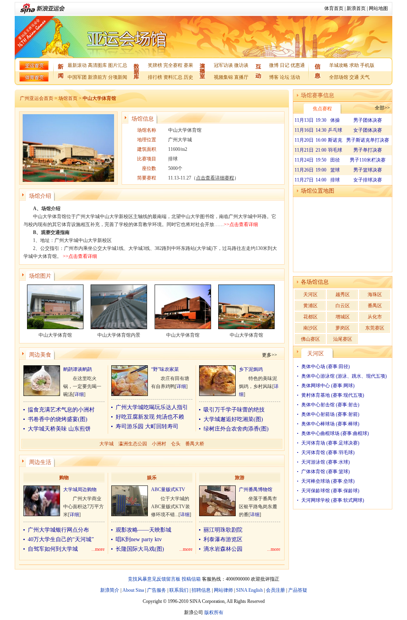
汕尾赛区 (342, 339)
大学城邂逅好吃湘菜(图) (233, 419)
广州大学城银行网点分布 (58, 530)
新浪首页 (356, 8)
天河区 (310, 294)
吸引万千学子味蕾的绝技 (234, 410)
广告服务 (156, 590)
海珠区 (375, 294)
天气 (365, 77)
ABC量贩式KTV (168, 489)
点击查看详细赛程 (215, 178)
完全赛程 (172, 65)
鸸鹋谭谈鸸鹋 (77, 369)
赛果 (188, 65)
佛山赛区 (310, 339)
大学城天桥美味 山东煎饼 (59, 429)
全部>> (382, 108)
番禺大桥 (194, 443)
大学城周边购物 (80, 489)
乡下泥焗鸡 (251, 369)
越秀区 (342, 294)
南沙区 (310, 328)
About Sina (133, 590)
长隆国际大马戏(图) (140, 549)
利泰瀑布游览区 (223, 539)
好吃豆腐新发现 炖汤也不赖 (150, 417)
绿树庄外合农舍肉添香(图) (236, 429)
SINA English (249, 590)
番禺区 (375, 305)
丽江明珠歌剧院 (223, 530)
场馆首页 (68, 98)
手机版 (367, 65)
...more (98, 549)
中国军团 (77, 77)
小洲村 (159, 443)
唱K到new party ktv (139, 539)
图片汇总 (117, 65)
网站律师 (223, 590)
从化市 (375, 317)
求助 (354, 65)
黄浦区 (310, 305)
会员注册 (275, 590)
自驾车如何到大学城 (53, 549)
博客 (274, 77)
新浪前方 (97, 77)
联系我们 (178, 590)
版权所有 (213, 612)
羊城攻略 (338, 65)
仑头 (175, 443)
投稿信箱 (191, 579)
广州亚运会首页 (36, 98)
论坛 (284, 77)
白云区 (342, 305)
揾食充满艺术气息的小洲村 (61, 410)
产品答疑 (297, 590)
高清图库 (97, 65)
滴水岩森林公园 (223, 549)
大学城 (106, 443)
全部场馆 (338, 77)
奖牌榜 (155, 65)
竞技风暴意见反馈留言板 (154, 579)
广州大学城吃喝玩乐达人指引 (152, 407)
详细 (79, 394)
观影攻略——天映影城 (143, 530)
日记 (284, 65)
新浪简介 (109, 590)
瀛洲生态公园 (132, 443)
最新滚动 (77, 65)
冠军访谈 (223, 65)
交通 (354, 77)
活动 (295, 77)
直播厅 (241, 77)
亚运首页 (33, 65)
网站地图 (378, 8)
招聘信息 (201, 590)
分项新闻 (117, 77)
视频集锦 (223, 77)
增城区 (342, 317)
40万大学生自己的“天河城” (61, 539)
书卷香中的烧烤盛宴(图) (57, 419)
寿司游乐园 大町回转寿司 (147, 426)
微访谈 (241, 65)
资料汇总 (172, 77)
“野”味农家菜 (165, 369)
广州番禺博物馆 (255, 489)
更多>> (269, 355)
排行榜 (155, 77)
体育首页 (333, 8)
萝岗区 (342, 328)
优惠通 (298, 65)
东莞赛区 (374, 328)
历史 (188, 77)
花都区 (310, 317)
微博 (274, 65)
